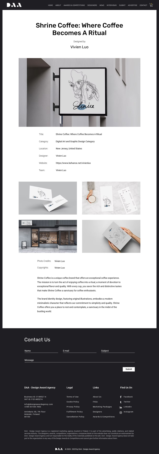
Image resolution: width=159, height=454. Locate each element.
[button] (151, 5)
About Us (97, 397)
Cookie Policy (73, 402)
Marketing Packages (102, 407)
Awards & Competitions (104, 417)
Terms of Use (73, 397)
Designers (97, 412)
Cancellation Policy (75, 417)
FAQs (95, 402)
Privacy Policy (73, 407)
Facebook (128, 397)
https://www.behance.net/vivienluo (73, 163)
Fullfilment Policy (75, 412)
